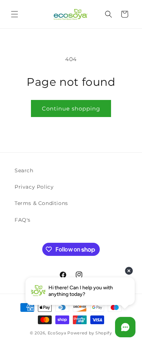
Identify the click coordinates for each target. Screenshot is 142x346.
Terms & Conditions (41, 203)
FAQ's (23, 220)
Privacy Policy (34, 187)
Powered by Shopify (89, 332)
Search (24, 170)
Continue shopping (71, 108)
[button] (15, 14)
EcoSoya (57, 332)
